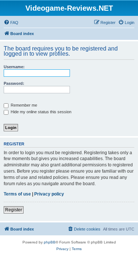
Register (13, 209)
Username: (14, 67)
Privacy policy (49, 194)
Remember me (23, 105)
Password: (14, 83)
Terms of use (17, 194)
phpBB (50, 242)
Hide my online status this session (40, 112)
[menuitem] (11, 22)
